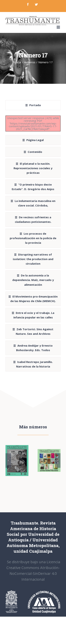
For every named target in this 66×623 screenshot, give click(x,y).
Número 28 (16, 456)
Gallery (17, 465)
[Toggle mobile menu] (58, 27)
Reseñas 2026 (48, 456)
